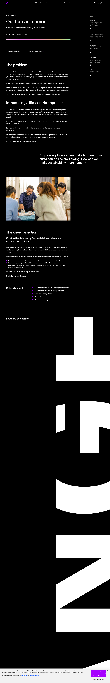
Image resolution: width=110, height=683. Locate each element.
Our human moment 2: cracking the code (49, 291)
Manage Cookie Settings (98, 679)
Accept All (98, 671)
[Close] (107, 670)
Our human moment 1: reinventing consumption (52, 287)
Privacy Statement (34, 675)
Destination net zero (42, 297)
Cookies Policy (24, 675)
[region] (55, 676)
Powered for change (42, 300)
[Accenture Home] (10, 3)
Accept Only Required (98, 675)
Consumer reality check (43, 294)
